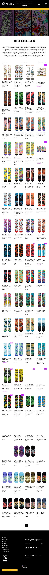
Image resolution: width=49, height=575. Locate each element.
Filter (6, 62)
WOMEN (28, 2)
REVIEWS (17, 3)
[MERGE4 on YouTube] (31, 547)
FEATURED (18, 2)
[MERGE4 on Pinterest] (36, 547)
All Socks (4, 537)
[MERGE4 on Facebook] (28, 547)
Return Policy (5, 547)
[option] (24, 9)
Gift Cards (4, 543)
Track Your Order (5, 549)
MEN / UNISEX (23, 2)
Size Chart (4, 541)
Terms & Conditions (6, 551)
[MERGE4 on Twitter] (33, 547)
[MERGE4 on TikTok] (38, 547)
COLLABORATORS (23, 3)
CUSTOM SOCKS (31, 3)
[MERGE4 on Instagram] (26, 547)
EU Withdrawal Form (10, 570)
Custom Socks (5, 539)
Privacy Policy (5, 545)
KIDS (32, 2)
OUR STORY (24, 5)
